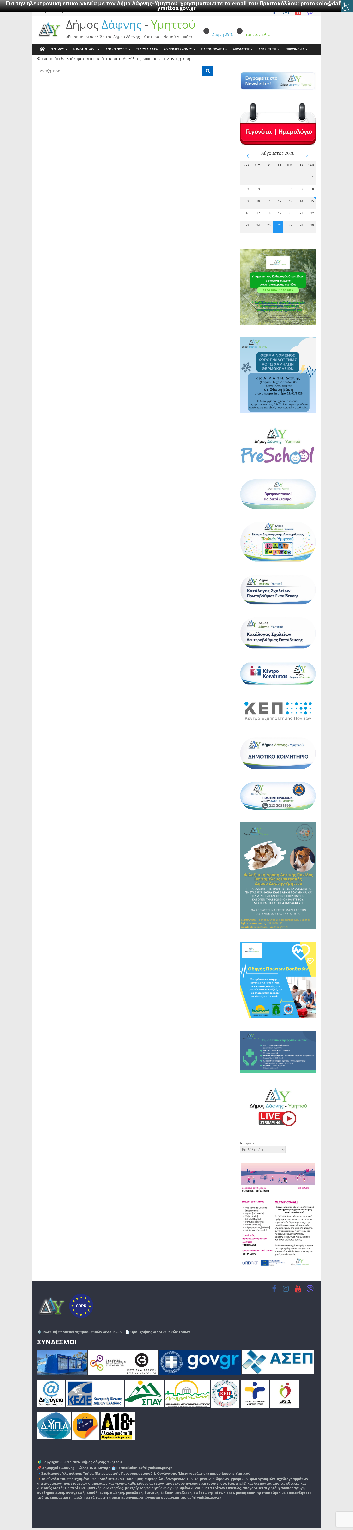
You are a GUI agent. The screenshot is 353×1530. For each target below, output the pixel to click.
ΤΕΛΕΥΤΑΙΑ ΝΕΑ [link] (147, 49)
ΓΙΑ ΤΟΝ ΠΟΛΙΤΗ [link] (212, 49)
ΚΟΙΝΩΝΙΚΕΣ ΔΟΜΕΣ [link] (178, 49)
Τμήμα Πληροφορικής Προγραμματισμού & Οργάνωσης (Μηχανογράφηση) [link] (146, 1473)
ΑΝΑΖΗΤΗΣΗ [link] (267, 49)
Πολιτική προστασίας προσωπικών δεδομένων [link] (81, 1332)
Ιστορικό (247, 1143)
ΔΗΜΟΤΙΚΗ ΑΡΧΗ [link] (85, 49)
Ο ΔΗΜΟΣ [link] (57, 49)
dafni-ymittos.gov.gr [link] (204, 1497)
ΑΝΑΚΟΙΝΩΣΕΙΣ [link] (116, 49)
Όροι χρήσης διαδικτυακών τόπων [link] (159, 1332)
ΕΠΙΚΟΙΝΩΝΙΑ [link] (294, 49)
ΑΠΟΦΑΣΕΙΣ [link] (241, 49)
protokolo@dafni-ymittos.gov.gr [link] (145, 1467)
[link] (347, 6)
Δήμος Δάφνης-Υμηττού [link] (102, 1462)
